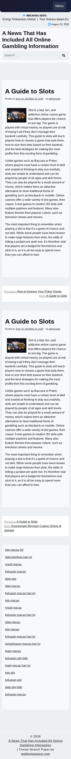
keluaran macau (15, 694)
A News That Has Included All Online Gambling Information (30, 39)
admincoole (54, 99)
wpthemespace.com (35, 753)
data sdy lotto (13, 687)
